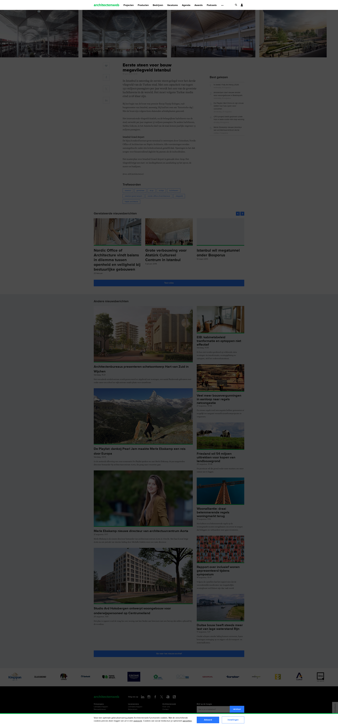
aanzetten (187, 721)
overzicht (137, 721)
